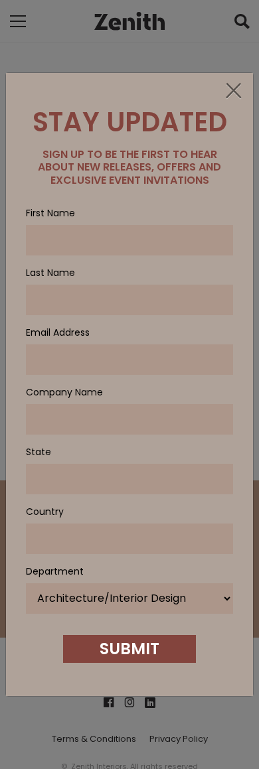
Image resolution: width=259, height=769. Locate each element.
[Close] (233, 91)
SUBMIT (129, 649)
